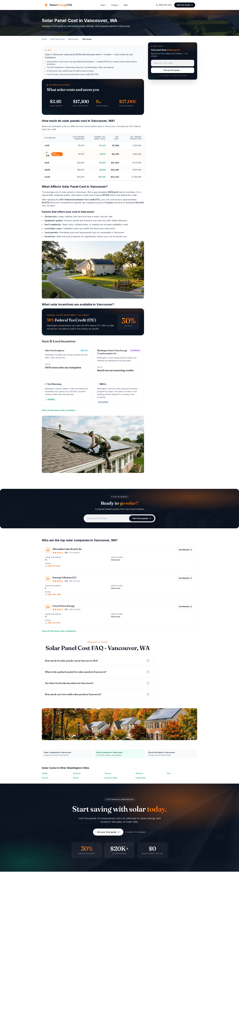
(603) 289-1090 (54, 594)
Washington (73, 39)
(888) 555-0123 (165, 5)
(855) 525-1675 (53, 623)
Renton (76, 778)
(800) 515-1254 (53, 566)
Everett (45, 778)
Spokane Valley (110, 778)
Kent (169, 773)
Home (44, 39)
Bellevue (139, 773)
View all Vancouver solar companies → (60, 631)
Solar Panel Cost (57, 39)
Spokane (77, 773)
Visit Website (184, 550)
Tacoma (107, 773)
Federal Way (141, 778)
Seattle (45, 773)
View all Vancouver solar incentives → (59, 410)
